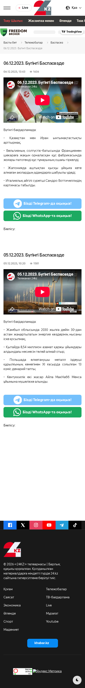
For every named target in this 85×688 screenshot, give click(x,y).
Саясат (8, 597)
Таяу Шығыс (13, 21)
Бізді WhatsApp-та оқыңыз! (47, 216)
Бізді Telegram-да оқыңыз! (47, 203)
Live (49, 605)
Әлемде (65, 21)
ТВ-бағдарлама (58, 597)
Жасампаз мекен (41, 21)
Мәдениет (11, 629)
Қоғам (8, 589)
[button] (6, 7)
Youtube (52, 621)
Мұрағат (52, 613)
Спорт (8, 621)
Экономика (12, 605)
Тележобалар (56, 589)
